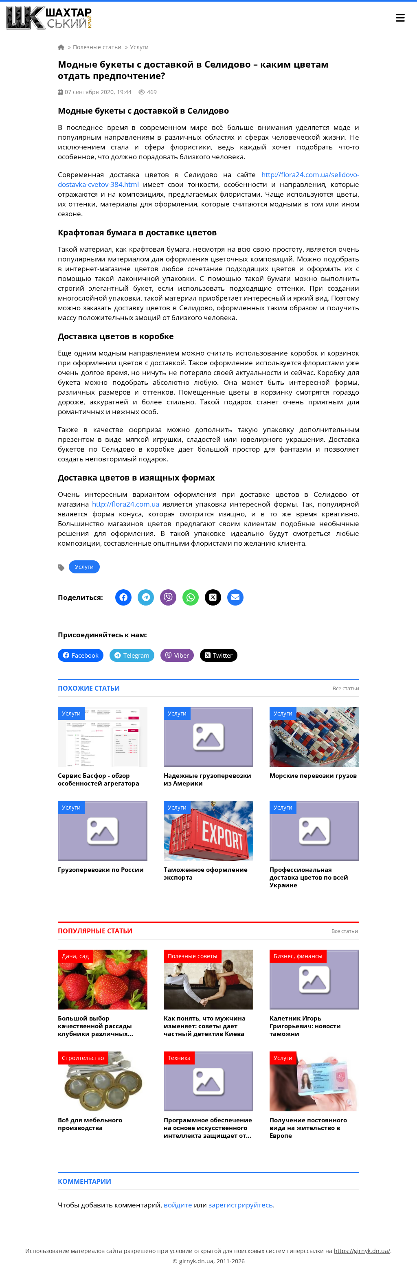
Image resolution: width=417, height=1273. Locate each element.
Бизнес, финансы (298, 956)
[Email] (235, 597)
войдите (178, 1204)
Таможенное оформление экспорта (206, 873)
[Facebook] (123, 597)
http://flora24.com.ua (125, 504)
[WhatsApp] (190, 597)
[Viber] (168, 597)
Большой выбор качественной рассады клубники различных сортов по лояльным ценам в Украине (102, 1026)
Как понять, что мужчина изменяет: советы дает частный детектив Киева (205, 1026)
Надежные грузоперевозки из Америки (207, 779)
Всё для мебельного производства (90, 1124)
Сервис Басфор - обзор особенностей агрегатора (98, 779)
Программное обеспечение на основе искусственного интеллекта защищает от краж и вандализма (208, 1127)
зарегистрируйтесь (240, 1204)
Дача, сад (75, 956)
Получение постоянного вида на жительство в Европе (308, 1127)
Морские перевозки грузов (313, 775)
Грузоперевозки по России (101, 870)
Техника (179, 1058)
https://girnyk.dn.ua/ (362, 1251)
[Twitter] (213, 597)
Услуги (84, 567)
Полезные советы (192, 956)
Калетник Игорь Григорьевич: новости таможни (305, 1026)
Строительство (83, 1058)
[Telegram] (146, 597)
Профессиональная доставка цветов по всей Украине (309, 877)
